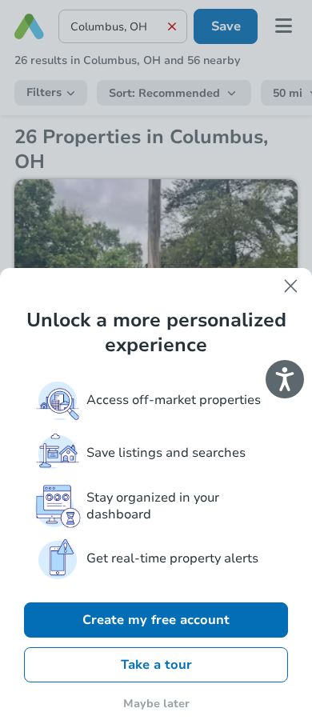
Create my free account (156, 620)
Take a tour (156, 665)
